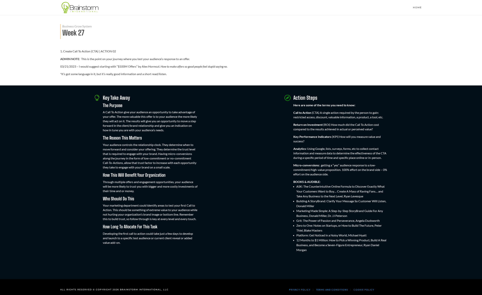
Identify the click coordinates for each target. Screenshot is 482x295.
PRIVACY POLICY (300, 289)
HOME (417, 7)
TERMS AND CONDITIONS (332, 289)
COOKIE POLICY (364, 289)
